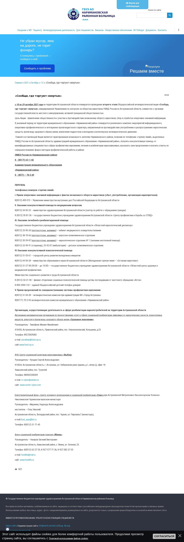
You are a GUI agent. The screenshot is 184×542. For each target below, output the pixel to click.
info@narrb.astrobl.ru (48, 525)
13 (42, 82)
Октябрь (35, 82)
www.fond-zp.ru (26, 344)
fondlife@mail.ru (28, 454)
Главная (18, 82)
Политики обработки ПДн (20, 530)
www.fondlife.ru (27, 459)
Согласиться (164, 536)
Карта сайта (11, 525)
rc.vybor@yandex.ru (30, 380)
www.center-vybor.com (30, 385)
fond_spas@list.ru (29, 419)
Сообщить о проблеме (37, 68)
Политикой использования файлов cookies (68, 538)
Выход (67, 525)
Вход (61, 525)
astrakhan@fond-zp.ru (31, 339)
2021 (26, 82)
